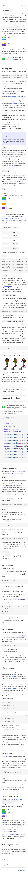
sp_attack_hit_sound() (12, 688)
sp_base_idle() (13, 218)
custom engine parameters (15, 847)
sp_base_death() (6, 220)
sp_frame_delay (22, 546)
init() (12, 401)
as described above (19, 484)
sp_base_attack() (6, 218)
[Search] (22, 2)
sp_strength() (15, 676)
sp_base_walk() (20, 216)
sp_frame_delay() (8, 286)
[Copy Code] (26, 75)
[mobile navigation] (25, 2)
